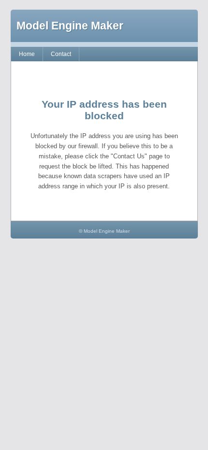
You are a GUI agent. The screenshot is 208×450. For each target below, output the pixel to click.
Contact (61, 54)
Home (27, 54)
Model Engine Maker (69, 25)
